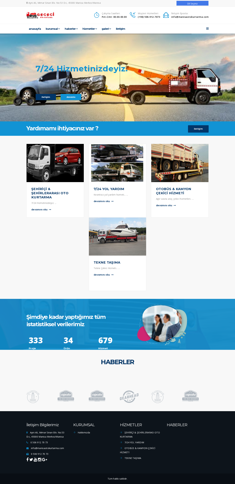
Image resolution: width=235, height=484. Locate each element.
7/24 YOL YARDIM (134, 442)
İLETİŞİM (120, 28)
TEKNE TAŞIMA (132, 458)
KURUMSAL (52, 28)
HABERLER (70, 28)
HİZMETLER (88, 28)
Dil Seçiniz (192, 3)
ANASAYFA (35, 28)
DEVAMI (71, 97)
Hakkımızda (83, 432)
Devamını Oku (39, 209)
